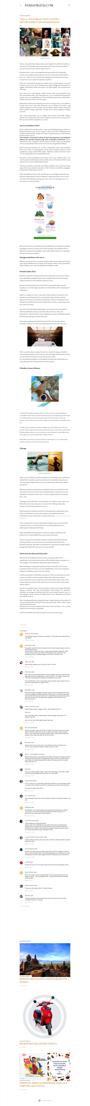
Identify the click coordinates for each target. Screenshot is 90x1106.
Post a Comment (25, 906)
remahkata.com (39, 5)
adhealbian (28, 690)
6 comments (23, 985)
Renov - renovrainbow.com (33, 754)
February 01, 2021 (29, 722)
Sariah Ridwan (29, 872)
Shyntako (28, 742)
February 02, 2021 (29, 815)
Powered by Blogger (46, 1100)
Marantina (28, 807)
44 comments (23, 1089)
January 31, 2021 (29, 667)
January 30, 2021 (29, 640)
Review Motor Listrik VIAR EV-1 (38, 1043)
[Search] (69, 5)
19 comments (23, 1047)
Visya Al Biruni (29, 781)
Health (25, 624)
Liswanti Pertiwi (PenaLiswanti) (34, 837)
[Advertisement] (45, 923)
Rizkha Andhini (29, 885)
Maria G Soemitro (30, 706)
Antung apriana (29, 849)
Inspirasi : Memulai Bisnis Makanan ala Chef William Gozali (43, 1085)
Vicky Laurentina (30, 633)
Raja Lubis (28, 662)
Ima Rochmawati (30, 820)
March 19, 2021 (28, 867)
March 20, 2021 (29, 902)
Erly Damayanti (29, 727)
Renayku (27, 895)
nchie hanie (28, 645)
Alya (26, 769)
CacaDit (27, 862)
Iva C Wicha (28, 795)
